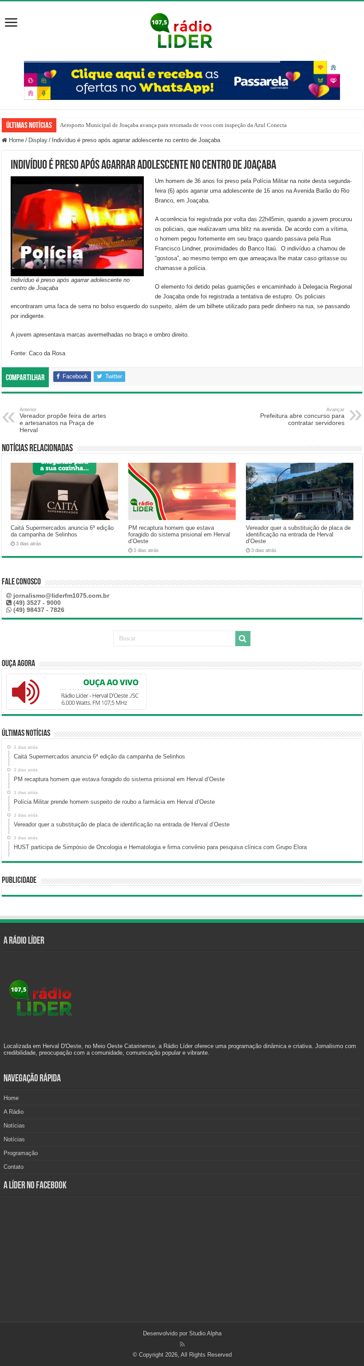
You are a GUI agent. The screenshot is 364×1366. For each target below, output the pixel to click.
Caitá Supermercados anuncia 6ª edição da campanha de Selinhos (62, 531)
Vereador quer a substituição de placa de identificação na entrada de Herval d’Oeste (298, 534)
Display (37, 140)
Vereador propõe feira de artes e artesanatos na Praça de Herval (63, 420)
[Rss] (182, 1344)
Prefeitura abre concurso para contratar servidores (302, 416)
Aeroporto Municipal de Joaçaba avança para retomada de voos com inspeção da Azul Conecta (173, 125)
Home (15, 140)
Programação (21, 1153)
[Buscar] (242, 638)
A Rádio (14, 1111)
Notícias (14, 1125)
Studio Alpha (205, 1333)
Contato (14, 1166)
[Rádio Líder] (182, 29)
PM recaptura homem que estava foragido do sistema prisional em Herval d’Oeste (179, 534)
